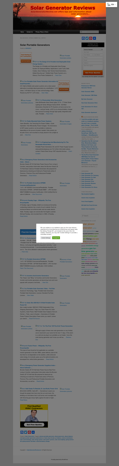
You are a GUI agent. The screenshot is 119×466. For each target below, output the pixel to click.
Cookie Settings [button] (46, 238)
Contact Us (30, 32)
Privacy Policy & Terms (42, 32)
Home (22, 32)
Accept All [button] (56, 238)
